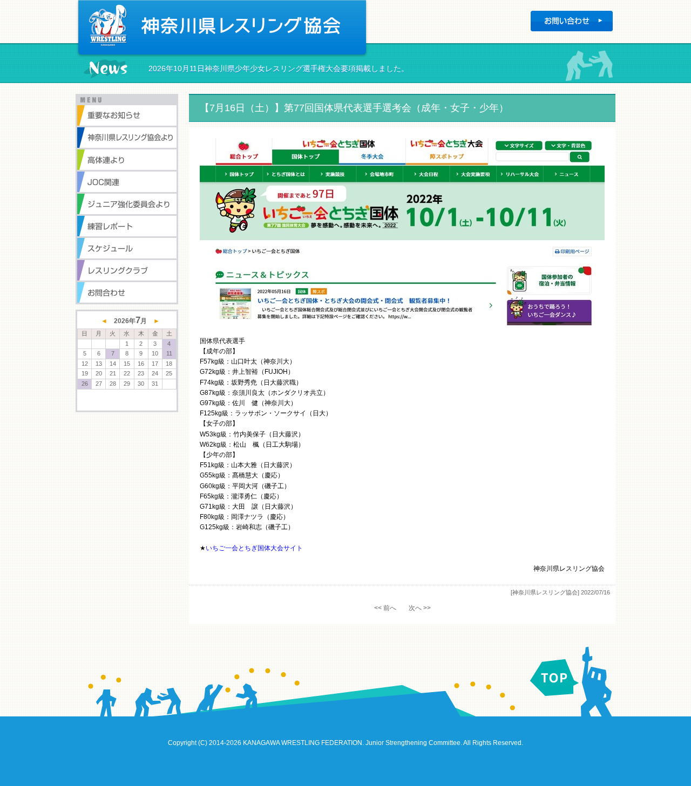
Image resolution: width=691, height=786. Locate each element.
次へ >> (420, 608)
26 (85, 383)
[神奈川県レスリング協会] (545, 592)
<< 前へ (385, 608)
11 (169, 353)
